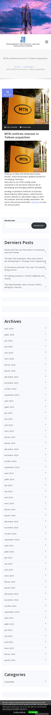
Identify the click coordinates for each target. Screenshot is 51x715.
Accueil (17, 66)
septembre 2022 (11, 612)
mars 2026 (9, 358)
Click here (35, 202)
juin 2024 (8, 485)
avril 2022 (8, 642)
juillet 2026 (9, 334)
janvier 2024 (9, 515)
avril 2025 (8, 425)
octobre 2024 (10, 461)
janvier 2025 (9, 443)
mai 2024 (8, 491)
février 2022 (9, 654)
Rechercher (9, 220)
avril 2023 (8, 569)
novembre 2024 (11, 455)
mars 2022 (9, 648)
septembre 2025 (11, 395)
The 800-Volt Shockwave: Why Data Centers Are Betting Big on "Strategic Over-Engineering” (25, 259)
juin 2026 (8, 340)
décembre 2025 (11, 377)
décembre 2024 (11, 449)
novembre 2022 (11, 600)
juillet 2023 (9, 551)
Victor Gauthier (12, 127)
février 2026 (9, 365)
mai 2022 (8, 636)
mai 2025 (8, 419)
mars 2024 (9, 503)
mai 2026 (8, 346)
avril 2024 (8, 497)
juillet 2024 (9, 479)
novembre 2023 (11, 527)
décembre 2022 (11, 594)
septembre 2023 (11, 539)
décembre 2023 (11, 521)
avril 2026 (8, 352)
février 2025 (9, 437)
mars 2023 (9, 575)
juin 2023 (8, 557)
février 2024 (9, 509)
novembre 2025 (11, 383)
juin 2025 (8, 413)
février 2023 (9, 582)
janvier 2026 (9, 371)
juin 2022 (8, 630)
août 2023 (8, 545)
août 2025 (8, 401)
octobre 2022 (10, 606)
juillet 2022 (9, 624)
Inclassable (28, 66)
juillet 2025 (9, 407)
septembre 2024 (11, 467)
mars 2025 (9, 431)
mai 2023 (8, 563)
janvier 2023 (9, 588)
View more (32, 709)
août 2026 (8, 328)
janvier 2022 (9, 660)
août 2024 (8, 473)
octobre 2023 (10, 533)
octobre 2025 (10, 389)
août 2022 (8, 618)
